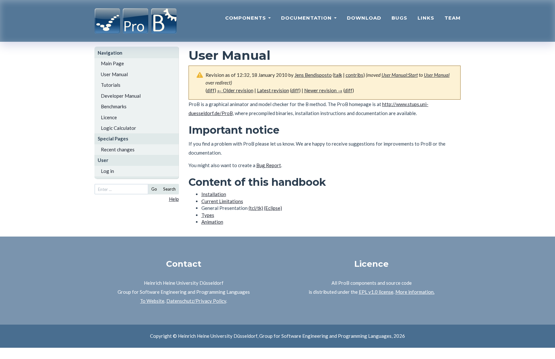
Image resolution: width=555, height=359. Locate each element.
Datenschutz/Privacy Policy (196, 301)
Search (169, 189)
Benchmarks (114, 106)
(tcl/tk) (256, 208)
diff (295, 90)
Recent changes (118, 149)
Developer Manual (121, 96)
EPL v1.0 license (376, 292)
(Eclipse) (273, 208)
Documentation (307, 18)
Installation (213, 194)
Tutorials (110, 85)
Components (246, 18)
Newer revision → (323, 90)
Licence (109, 117)
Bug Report (268, 165)
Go (154, 189)
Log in (107, 171)
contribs (354, 75)
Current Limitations (222, 201)
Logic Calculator (118, 128)
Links (426, 18)
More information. (415, 292)
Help (174, 199)
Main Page (112, 63)
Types (207, 215)
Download (364, 18)
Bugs (399, 18)
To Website (152, 301)
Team (453, 18)
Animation (212, 222)
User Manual (114, 74)
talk (338, 75)
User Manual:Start (400, 75)
